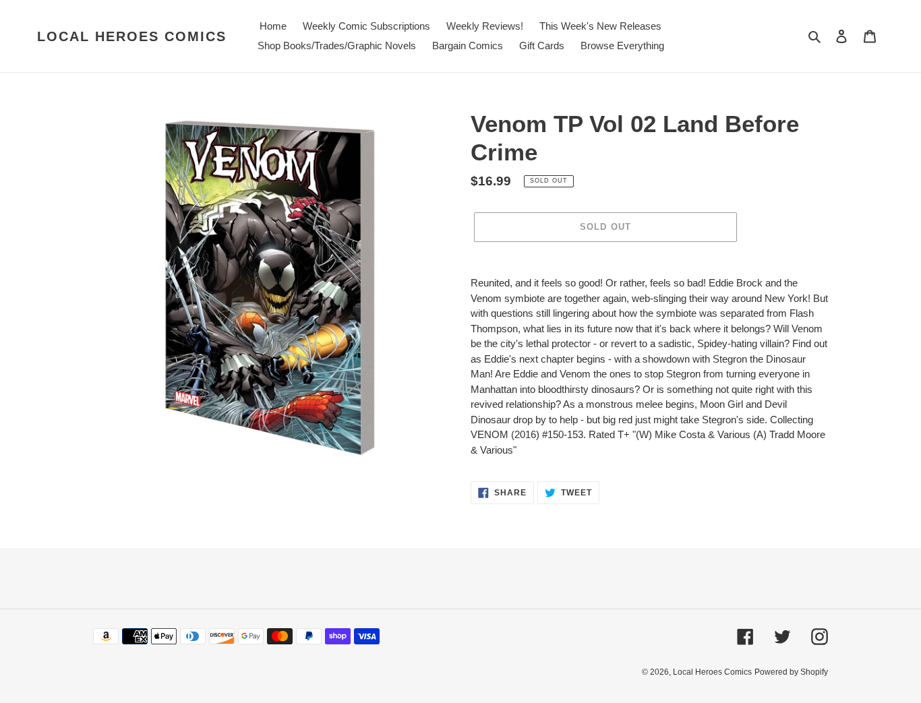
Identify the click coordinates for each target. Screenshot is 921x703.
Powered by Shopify (791, 672)
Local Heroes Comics (132, 36)
